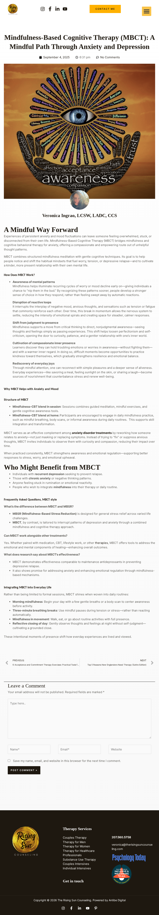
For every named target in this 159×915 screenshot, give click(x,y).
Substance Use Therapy (79, 859)
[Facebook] (71, 908)
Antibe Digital (117, 900)
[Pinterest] (96, 908)
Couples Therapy (74, 837)
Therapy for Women (76, 846)
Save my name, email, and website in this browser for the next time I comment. (67, 761)
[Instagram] (63, 908)
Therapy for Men (74, 842)
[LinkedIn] (79, 908)
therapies (101, 543)
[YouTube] (87, 908)
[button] (146, 11)
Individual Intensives (77, 868)
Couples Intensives (76, 864)
